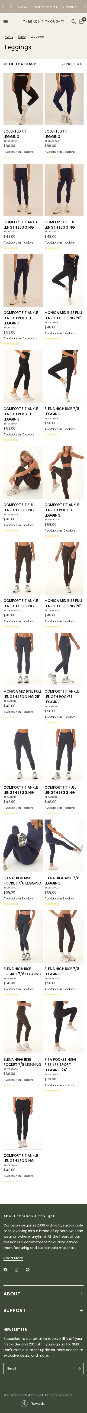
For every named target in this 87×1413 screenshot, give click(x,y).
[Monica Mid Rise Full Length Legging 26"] (64, 280)
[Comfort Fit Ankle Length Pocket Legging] (23, 280)
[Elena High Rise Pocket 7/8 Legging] (23, 846)
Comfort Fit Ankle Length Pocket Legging (20, 319)
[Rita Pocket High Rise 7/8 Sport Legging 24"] (64, 1027)
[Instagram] (20, 1270)
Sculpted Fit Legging (15, 135)
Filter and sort (23, 64)
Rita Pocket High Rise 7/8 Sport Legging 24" (60, 1066)
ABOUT (11, 1294)
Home (9, 37)
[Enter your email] (79, 1368)
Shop (22, 37)
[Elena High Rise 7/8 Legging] (64, 376)
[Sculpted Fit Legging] (23, 99)
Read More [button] (13, 1258)
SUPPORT (14, 1310)
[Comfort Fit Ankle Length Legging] (23, 190)
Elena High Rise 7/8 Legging (62, 413)
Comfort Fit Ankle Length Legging (20, 226)
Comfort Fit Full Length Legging (60, 226)
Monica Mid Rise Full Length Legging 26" (64, 317)
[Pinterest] (31, 1270)
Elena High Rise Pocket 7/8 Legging (22, 882)
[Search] (73, 21)
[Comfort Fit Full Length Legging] (64, 190)
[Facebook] (8, 1270)
